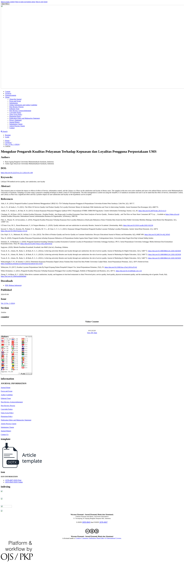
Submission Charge (15, 124)
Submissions (13, 103)
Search (4, 131)
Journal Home (5, 387)
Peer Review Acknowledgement (20, 111)
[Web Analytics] (92, 331)
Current (7, 91)
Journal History (14, 122)
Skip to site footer (41, 2)
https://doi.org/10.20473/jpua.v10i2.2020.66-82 (36, 244)
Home (7, 140)
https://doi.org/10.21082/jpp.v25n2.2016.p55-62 (121, 267)
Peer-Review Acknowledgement (12, 402)
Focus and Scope (15, 101)
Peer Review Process (16, 107)
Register (8, 135)
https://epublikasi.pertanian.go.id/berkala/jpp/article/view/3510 (21, 264)
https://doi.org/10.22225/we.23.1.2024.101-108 (17, 173)
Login (7, 137)
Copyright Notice (15, 112)
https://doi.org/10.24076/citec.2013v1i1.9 (152, 211)
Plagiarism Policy (15, 116)
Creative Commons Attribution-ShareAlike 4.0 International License (98, 538)
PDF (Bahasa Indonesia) (13, 285)
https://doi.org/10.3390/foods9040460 (13, 276)
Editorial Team (14, 109)
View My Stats (92, 333)
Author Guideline (7, 395)
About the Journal (15, 99)
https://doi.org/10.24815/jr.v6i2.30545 (157, 234)
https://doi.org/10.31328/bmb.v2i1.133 (129, 271)
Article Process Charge (17, 126)
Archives (8, 93)
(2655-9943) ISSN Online (14, 482)
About (7, 97)
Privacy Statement (15, 120)
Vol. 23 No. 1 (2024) (12, 144)
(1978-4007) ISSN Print (13, 480)
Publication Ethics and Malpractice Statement (24, 118)
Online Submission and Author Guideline (23, 105)
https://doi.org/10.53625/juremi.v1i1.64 (14, 231)
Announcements (10, 95)
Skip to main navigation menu (25, 2)
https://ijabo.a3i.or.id (172, 214)
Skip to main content (8, 2)
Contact (12, 128)
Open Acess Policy (15, 114)
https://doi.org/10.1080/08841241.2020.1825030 (164, 251)
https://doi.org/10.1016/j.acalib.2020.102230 (138, 225)
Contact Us (4, 434)
